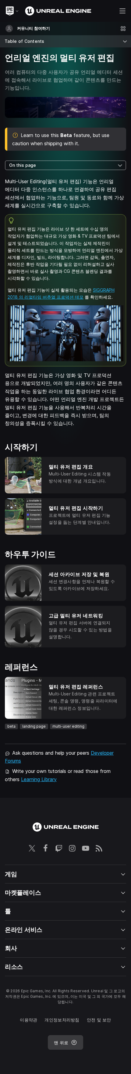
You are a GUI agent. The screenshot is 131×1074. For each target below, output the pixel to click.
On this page (22, 165)
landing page (34, 726)
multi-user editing (68, 726)
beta (11, 726)
